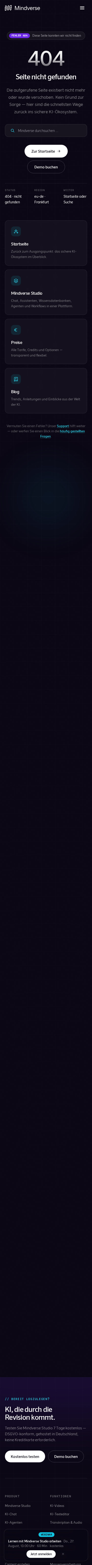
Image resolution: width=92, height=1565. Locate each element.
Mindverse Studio (17, 1505)
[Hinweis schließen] (63, 1553)
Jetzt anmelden (41, 1554)
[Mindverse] (22, 8)
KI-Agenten (13, 1522)
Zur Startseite (43, 151)
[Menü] (82, 8)
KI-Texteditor (59, 1514)
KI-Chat (11, 1514)
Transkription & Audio (66, 1522)
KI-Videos (57, 1505)
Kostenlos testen (25, 1456)
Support (63, 426)
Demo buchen (46, 166)
